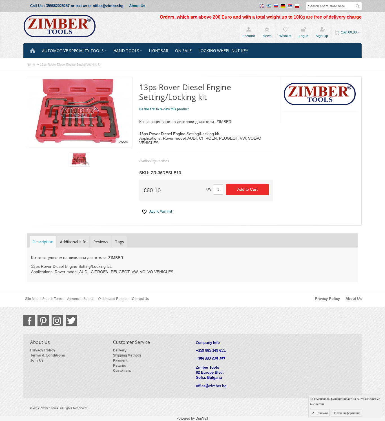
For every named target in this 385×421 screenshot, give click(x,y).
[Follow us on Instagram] (57, 320)
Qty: (209, 189)
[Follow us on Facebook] (29, 320)
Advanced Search (80, 299)
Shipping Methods (127, 355)
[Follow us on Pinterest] (43, 320)
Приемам (321, 413)
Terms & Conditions (47, 355)
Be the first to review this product (164, 109)
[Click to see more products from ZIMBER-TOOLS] (320, 94)
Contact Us (140, 299)
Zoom (123, 142)
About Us (137, 6)
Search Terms (52, 299)
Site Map (32, 299)
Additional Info (73, 241)
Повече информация (346, 413)
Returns (119, 365)
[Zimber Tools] (59, 26)
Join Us (36, 360)
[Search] (358, 6)
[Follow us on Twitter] (71, 320)
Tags (119, 241)
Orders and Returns (113, 299)
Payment (120, 360)
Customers (122, 371)
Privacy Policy (327, 299)
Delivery (120, 350)
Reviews (100, 241)
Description (42, 241)
